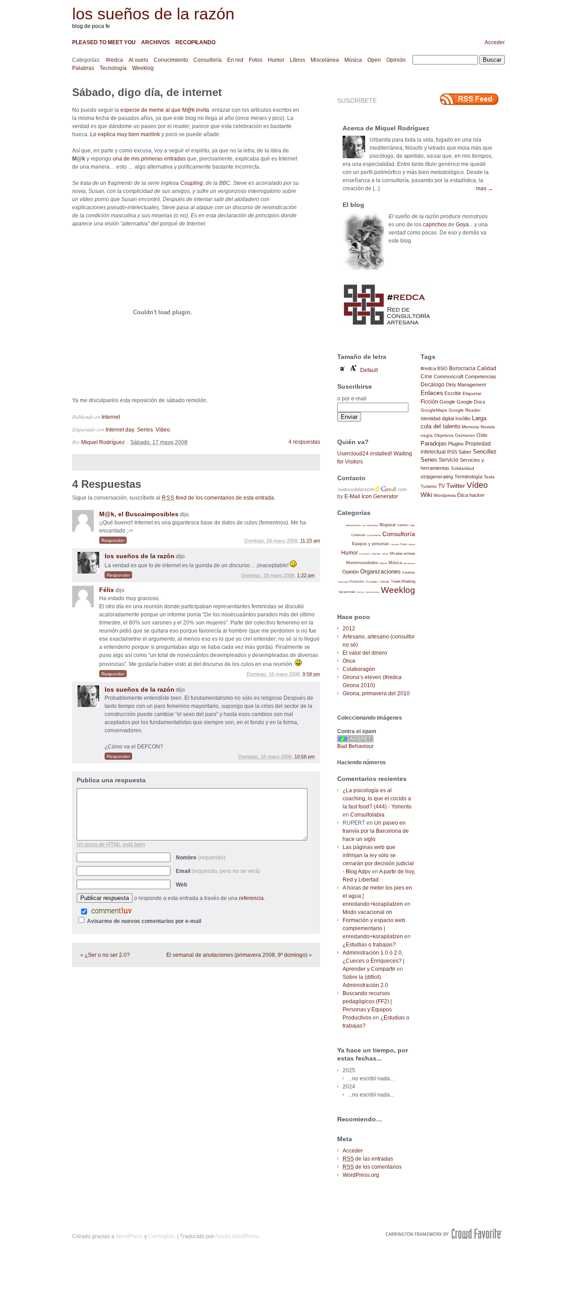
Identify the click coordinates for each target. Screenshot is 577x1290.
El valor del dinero (365, 653)
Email (218, 871)
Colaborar (358, 535)
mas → (484, 188)
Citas (412, 525)
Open (374, 60)
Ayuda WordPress (237, 1236)
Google (447, 401)
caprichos (435, 224)
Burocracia (462, 368)
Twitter (455, 485)
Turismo (429, 486)
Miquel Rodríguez (103, 442)
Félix (106, 589)
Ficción (429, 402)
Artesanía (372, 525)
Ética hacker (471, 495)
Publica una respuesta (111, 780)
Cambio (402, 525)
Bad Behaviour (355, 746)
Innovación (364, 554)
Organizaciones (380, 571)
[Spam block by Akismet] (355, 740)
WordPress (129, 1236)
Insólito (463, 418)
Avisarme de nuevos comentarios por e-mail (144, 921)
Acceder (495, 42)
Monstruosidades (362, 562)
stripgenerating (437, 476)
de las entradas (368, 1159)
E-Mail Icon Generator (371, 496)
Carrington (161, 1236)
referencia (251, 898)
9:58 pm (311, 674)
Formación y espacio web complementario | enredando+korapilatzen (374, 928)
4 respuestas (304, 442)
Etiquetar (472, 393)
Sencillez (485, 451)
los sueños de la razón (153, 14)
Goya (462, 224)
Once (349, 661)
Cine (426, 376)
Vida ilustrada (373, 592)
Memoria (470, 426)
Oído (481, 435)
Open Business (409, 563)
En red (235, 60)
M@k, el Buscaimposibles (139, 514)
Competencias (480, 376)
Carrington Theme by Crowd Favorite (444, 1233)
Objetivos (443, 435)
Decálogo (432, 384)
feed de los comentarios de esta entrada (218, 498)
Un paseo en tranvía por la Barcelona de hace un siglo (376, 831)
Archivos (155, 42)
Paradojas (434, 443)
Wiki (426, 494)
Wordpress (445, 495)
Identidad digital (437, 418)
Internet (110, 417)
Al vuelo (138, 60)
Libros (297, 60)
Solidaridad (462, 468)
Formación (394, 544)
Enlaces (432, 392)
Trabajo (384, 581)
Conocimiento (171, 60)
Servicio (448, 460)
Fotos (255, 60)
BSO (442, 368)
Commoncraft (448, 376)
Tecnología (113, 68)
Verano (361, 592)
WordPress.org (361, 1175)
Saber (465, 451)
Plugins (456, 443)
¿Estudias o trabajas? (369, 944)
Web (181, 884)
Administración (353, 525)
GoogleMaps (434, 410)
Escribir (452, 393)
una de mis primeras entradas (149, 159)
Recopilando (195, 42)
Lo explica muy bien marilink (125, 134)
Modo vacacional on (367, 912)
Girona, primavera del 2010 (376, 693)
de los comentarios (372, 1167)
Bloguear (388, 525)
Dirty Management (466, 384)
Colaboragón (359, 669)
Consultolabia (367, 815)
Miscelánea (325, 60)
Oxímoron (465, 435)
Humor (276, 60)
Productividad (343, 582)
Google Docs (471, 401)
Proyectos (356, 581)
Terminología (468, 476)
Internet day (119, 430)
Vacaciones (347, 592)
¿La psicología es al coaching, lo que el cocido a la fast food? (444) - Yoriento (377, 798)
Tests (489, 476)
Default (369, 370)
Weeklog (143, 68)
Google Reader (465, 410)
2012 (349, 628)
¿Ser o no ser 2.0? (107, 955)
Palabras (83, 68)
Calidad (486, 368)
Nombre (200, 857)
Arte (364, 525)
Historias (411, 544)
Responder (112, 540)
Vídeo (163, 430)
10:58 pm (304, 756)
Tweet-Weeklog (403, 581)
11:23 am (310, 540)
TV (441, 486)
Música (353, 60)
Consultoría (207, 60)
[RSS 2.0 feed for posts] (469, 99)
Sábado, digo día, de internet (147, 92)
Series (145, 430)
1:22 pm (306, 575)
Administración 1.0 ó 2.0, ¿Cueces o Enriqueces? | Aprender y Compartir (373, 961)
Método (383, 563)
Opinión (396, 60)
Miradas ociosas (402, 553)
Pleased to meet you (104, 42)
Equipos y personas (370, 543)
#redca (114, 60)
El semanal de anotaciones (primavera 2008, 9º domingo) (236, 955)
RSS (452, 451)
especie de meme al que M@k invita (164, 110)
